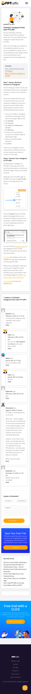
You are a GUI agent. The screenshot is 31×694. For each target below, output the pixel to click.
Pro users (6, 257)
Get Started (15, 547)
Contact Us (15, 671)
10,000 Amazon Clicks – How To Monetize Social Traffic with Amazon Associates (15, 569)
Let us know (7, 281)
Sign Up (15, 664)
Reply (7, 325)
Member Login (15, 661)
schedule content (20, 246)
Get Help (15, 667)
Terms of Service (15, 677)
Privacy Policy (15, 674)
